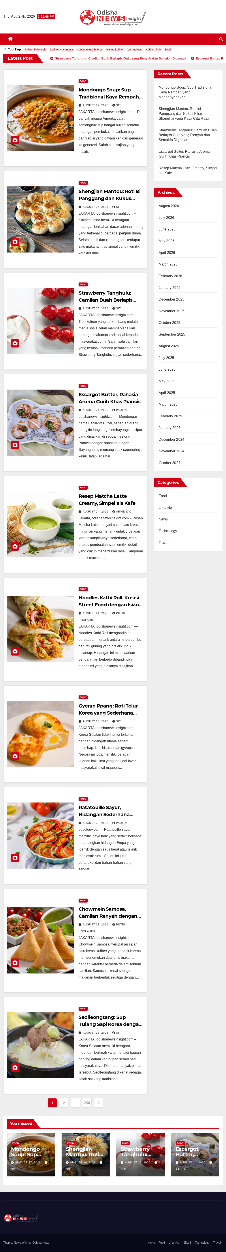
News (163, 519)
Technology (168, 531)
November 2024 (172, 451)
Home (151, 1242)
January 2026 (170, 288)
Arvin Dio (124, 511)
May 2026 (167, 241)
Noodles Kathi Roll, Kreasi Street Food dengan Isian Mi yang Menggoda (109, 605)
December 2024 (172, 439)
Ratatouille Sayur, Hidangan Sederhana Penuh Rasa (104, 814)
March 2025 (168, 404)
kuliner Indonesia (35, 49)
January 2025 (170, 428)
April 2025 (167, 393)
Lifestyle (165, 507)
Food (83, 81)
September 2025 (172, 334)
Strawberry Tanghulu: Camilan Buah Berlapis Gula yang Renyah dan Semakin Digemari (188, 135)
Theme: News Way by (17, 1242)
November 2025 (172, 311)
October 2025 (169, 323)
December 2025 (172, 299)
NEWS (187, 1242)
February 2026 (170, 276)
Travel (164, 542)
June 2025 (167, 369)
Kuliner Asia (153, 49)
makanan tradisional (89, 49)
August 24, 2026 (96, 410)
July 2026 (166, 217)
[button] (221, 39)
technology (135, 49)
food (168, 49)
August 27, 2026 (96, 105)
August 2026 (169, 206)
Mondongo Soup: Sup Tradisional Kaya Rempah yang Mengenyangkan (109, 97)
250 (87, 1103)
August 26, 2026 (96, 206)
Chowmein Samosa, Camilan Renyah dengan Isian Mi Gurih (108, 916)
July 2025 (166, 358)
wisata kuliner (115, 49)
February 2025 (170, 416)
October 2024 (169, 463)
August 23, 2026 (96, 823)
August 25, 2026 (96, 308)
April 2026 (167, 252)
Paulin (121, 410)
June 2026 (167, 229)
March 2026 (168, 264)
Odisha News (40, 1242)
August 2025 (169, 346)
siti (119, 105)
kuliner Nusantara (61, 49)
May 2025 (167, 381)
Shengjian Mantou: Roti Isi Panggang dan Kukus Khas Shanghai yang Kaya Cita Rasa (184, 113)
